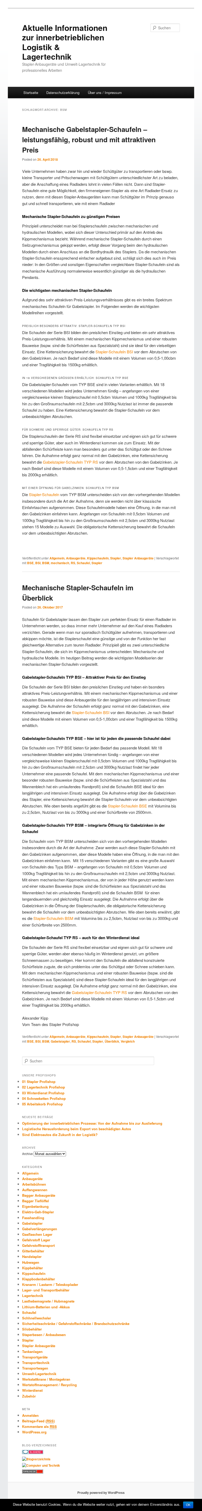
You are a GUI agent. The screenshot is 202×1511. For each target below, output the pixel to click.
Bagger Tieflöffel (35, 1200)
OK (188, 1505)
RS (73, 562)
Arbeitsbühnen (34, 1184)
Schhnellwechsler (36, 1317)
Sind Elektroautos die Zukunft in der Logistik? (60, 1134)
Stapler (115, 558)
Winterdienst (32, 1390)
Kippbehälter (32, 1267)
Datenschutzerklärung (62, 92)
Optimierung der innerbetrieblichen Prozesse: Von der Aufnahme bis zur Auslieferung (92, 1123)
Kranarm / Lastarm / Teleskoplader (50, 1284)
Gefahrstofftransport (38, 1245)
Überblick (112, 1041)
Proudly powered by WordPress (101, 1492)
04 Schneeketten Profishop (44, 1098)
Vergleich (128, 1041)
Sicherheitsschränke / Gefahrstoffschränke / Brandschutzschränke (75, 1323)
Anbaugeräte (75, 558)
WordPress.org (34, 1431)
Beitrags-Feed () (38, 1420)
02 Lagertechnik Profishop (43, 1087)
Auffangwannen (34, 1189)
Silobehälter (32, 1329)
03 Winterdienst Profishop (43, 1092)
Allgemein (56, 558)
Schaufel (83, 562)
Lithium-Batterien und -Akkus (46, 1306)
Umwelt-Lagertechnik (39, 1373)
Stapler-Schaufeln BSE (127, 806)
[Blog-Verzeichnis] (32, 1452)
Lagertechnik (32, 1295)
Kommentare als (39, 1426)
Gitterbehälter (33, 1250)
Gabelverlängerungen (39, 1228)
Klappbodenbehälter (38, 1278)
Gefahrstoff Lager (36, 1239)
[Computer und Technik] (41, 1465)
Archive (27, 1153)
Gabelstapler (60, 1041)
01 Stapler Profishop (38, 1081)
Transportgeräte (35, 1357)
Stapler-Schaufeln (44, 494)
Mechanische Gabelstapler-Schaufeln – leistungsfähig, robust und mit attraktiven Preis (89, 139)
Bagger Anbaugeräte (38, 1195)
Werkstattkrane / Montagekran (46, 1379)
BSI (38, 562)
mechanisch (60, 562)
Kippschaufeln (98, 558)
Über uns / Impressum (105, 92)
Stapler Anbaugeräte (138, 558)
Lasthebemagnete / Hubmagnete (48, 1301)
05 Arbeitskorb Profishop (42, 1103)
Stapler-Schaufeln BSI (114, 351)
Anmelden (30, 1415)
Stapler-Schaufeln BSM (53, 918)
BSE (30, 562)
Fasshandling (33, 1217)
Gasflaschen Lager (37, 1234)
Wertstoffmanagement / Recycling (49, 1384)
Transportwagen (35, 1368)
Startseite (30, 92)
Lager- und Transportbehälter (45, 1290)
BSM (45, 562)
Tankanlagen (32, 1351)
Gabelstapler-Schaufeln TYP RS (70, 462)
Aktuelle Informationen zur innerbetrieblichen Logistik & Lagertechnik (64, 42)
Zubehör (29, 1396)
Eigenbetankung (35, 1206)
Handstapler (32, 1256)
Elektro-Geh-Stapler (38, 1211)
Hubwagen (30, 1262)
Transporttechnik (35, 1362)
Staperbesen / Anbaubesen (44, 1334)
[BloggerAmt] (36, 1459)
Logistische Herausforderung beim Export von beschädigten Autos (76, 1128)
